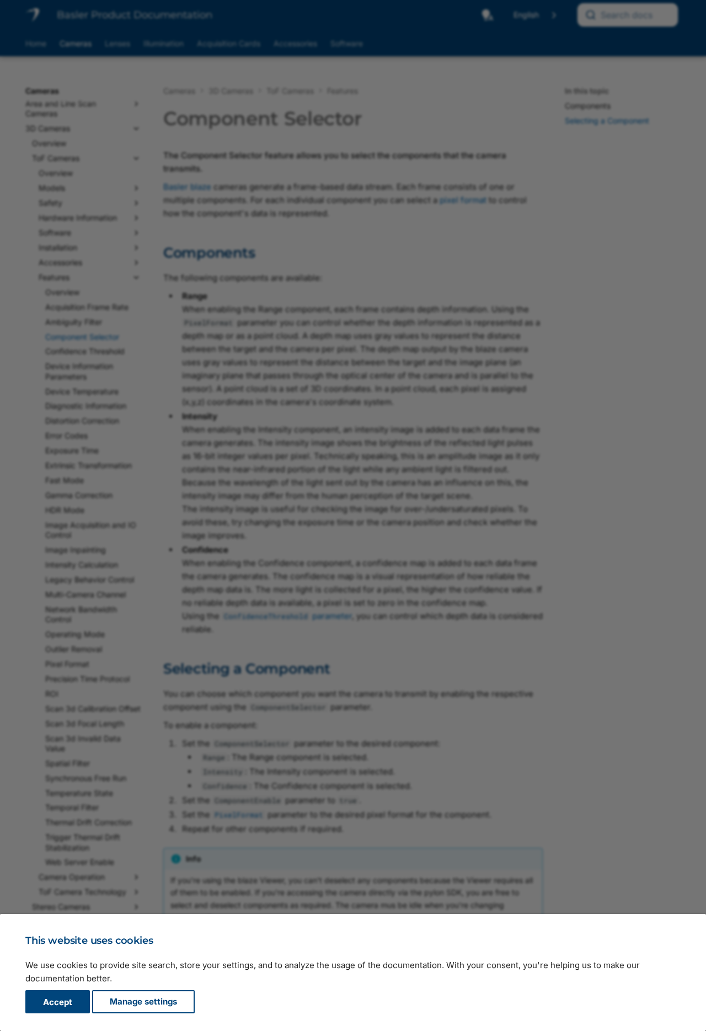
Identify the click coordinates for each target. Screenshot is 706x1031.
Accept (57, 1002)
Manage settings (143, 1002)
